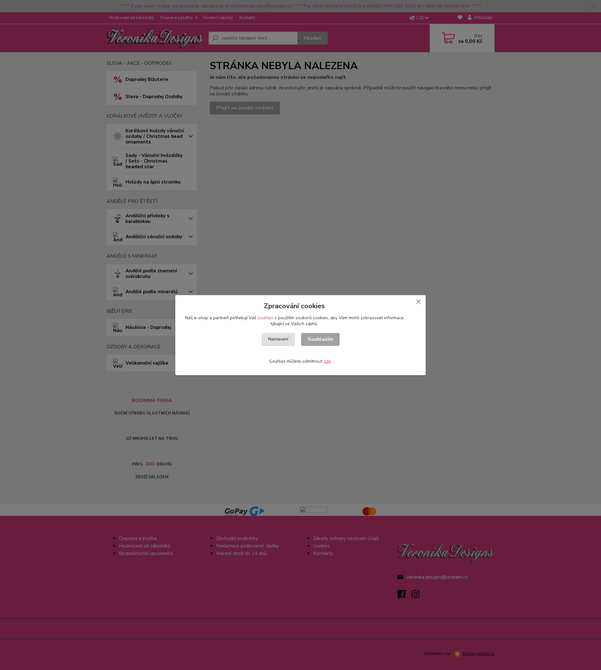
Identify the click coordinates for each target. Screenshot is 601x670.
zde (327, 361)
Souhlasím (320, 339)
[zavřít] (418, 301)
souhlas (265, 318)
